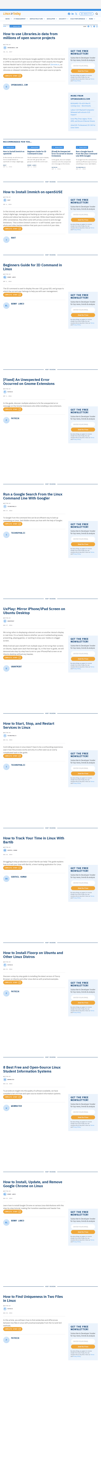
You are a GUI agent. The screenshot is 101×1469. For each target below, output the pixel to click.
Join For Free (83, 71)
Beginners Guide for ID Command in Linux (36, 152)
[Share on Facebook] (88, 26)
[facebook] (69, 14)
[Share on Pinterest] (94, 26)
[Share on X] (91, 26)
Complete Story (11, 76)
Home (4, 26)
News (8, 19)
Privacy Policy (77, 81)
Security (62, 19)
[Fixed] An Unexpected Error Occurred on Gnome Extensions (62, 153)
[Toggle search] (96, 14)
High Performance (77, 19)
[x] (76, 14)
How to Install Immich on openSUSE (13, 152)
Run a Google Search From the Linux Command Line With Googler (86, 153)
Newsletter (88, 13)
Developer (51, 19)
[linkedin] (72, 14)
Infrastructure (36, 19)
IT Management (20, 19)
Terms (92, 79)
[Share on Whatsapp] (97, 26)
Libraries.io (54, 64)
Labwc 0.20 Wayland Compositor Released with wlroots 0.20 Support (82, 112)
